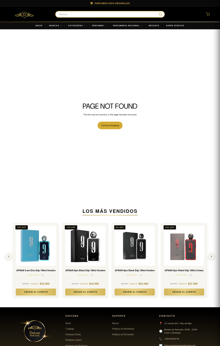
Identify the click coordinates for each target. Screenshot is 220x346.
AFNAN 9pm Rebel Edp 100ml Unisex (184, 270)
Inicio (68, 323)
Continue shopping (110, 125)
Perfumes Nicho (73, 334)
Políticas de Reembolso (123, 328)
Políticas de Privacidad (123, 334)
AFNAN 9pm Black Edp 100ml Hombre (85, 270)
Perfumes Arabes (74, 340)
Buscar (115, 323)
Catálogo (70, 328)
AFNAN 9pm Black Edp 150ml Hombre (135, 270)
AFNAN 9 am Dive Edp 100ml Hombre (36, 270)
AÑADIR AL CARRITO (36, 292)
